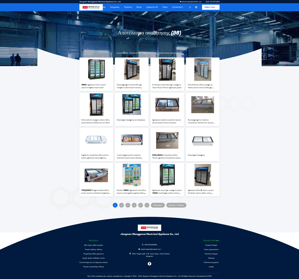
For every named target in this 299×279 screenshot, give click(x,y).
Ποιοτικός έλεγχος (211, 254)
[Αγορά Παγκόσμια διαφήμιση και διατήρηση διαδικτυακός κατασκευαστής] (132, 105)
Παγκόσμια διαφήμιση (196, 155)
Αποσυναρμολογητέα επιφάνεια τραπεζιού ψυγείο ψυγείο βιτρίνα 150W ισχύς (129, 156)
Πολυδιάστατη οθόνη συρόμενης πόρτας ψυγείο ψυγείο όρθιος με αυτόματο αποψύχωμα (200, 86)
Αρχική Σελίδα (99, 7)
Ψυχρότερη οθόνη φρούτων (93, 254)
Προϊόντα (128, 7)
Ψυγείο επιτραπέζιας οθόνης (93, 267)
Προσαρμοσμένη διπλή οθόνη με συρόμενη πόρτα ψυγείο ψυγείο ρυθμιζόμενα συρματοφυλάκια (129, 86)
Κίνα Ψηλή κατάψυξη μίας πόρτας (99, 276)
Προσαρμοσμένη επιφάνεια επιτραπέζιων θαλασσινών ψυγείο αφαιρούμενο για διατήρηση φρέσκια (201, 121)
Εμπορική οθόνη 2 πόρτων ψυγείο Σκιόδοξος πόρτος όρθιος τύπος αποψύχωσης (201, 191)
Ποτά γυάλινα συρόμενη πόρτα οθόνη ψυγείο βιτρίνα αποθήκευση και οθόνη (95, 121)
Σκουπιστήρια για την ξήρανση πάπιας (93, 262)
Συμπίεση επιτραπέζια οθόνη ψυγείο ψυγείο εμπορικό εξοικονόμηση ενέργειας (94, 156)
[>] (146, 205)
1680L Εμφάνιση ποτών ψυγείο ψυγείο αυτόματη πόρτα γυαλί (93, 86)
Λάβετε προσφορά (212, 7)
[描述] (196, 7)
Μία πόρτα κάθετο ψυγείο (93, 245)
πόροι (164, 7)
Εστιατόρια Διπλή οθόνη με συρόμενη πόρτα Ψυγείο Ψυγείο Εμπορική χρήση (167, 86)
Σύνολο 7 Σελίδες (176, 205)
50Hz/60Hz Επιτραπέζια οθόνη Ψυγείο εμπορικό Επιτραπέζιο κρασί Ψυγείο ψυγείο (166, 156)
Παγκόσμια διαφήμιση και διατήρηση (131, 120)
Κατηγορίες (114, 7)
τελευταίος (157, 205)
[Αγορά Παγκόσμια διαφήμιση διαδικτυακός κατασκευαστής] (203, 140)
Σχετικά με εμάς (179, 7)
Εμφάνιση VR (152, 7)
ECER (209, 276)
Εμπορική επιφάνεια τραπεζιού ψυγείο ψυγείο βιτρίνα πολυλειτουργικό (166, 121)
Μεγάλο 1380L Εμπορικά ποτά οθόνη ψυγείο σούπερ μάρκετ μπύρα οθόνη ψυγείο (131, 191)
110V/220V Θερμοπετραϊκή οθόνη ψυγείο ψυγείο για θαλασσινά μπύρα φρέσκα (95, 191)
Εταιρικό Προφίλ (211, 245)
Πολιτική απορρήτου (211, 262)
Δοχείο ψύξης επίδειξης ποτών (93, 258)
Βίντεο (139, 7)
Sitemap (211, 258)
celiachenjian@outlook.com (191, 2)
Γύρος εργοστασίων (211, 249)
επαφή (211, 267)
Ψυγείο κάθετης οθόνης (93, 249)
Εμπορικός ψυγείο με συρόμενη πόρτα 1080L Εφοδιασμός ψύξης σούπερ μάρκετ (167, 191)
